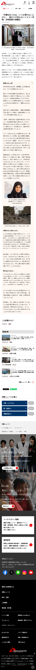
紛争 (10, 324)
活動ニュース (6, 424)
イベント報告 (19, 431)
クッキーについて (22, 664)
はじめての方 (5, 632)
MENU (33, 2)
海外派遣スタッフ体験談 (7, 431)
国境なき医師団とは (8, 587)
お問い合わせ (21, 642)
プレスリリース (18, 427)
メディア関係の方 (22, 632)
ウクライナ (5, 342)
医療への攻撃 (13, 353)
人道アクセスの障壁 (14, 376)
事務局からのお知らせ (24, 615)
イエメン (10, 53)
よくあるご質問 (6, 642)
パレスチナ (5, 353)
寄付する (6, 506)
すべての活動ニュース (7, 427)
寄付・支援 (18, 8)
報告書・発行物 (6, 608)
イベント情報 (5, 615)
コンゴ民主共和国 (7, 364)
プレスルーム (5, 620)
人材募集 (30, 8)
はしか (14, 364)
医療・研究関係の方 (23, 637)
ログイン (24, 3)
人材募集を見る (8, 468)
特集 (25, 431)
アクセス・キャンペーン (8, 625)
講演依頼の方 (5, 637)
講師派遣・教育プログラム (25, 620)
